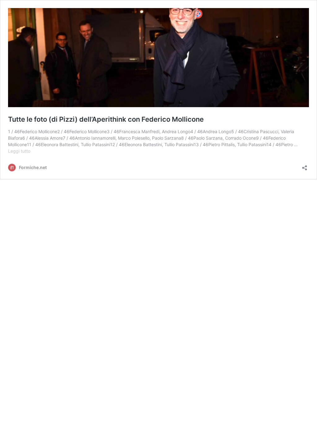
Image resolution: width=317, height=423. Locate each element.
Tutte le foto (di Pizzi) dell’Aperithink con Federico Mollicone (106, 119)
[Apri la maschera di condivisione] (304, 166)
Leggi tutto (19, 151)
